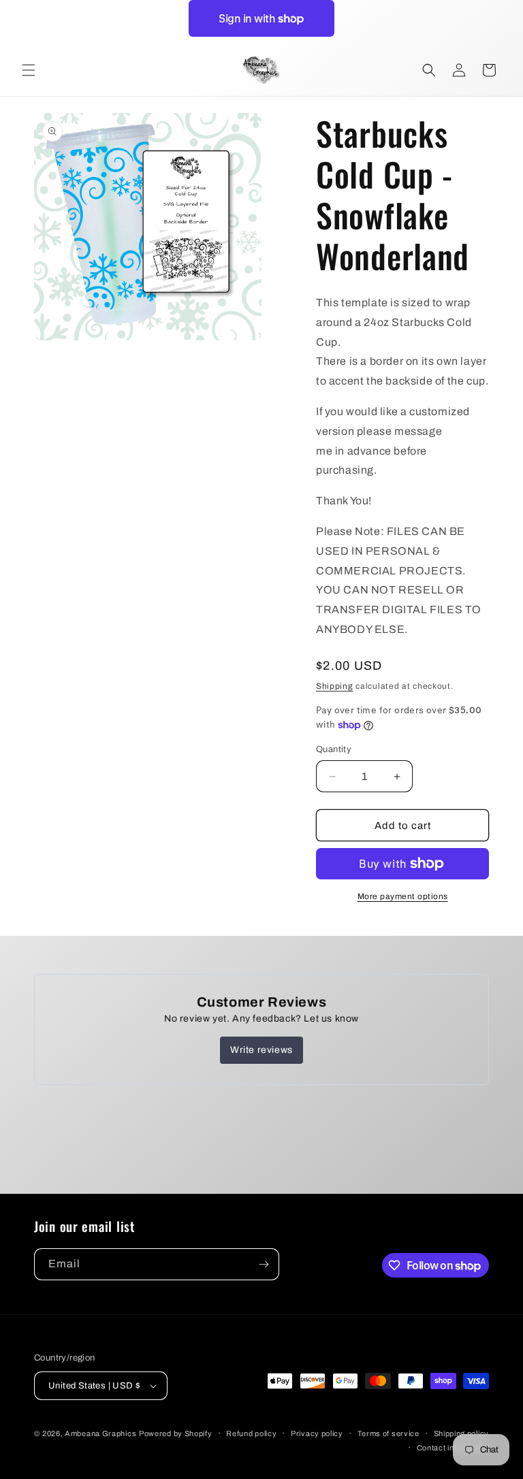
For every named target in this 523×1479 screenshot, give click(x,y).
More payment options (403, 896)
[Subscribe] (264, 1264)
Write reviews (261, 1050)
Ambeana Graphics (100, 1433)
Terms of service (388, 1433)
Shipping (334, 686)
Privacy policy (317, 1433)
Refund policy (251, 1433)
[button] (29, 70)
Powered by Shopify (175, 1433)
